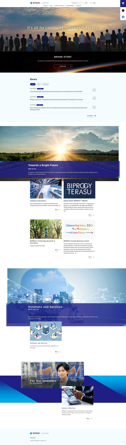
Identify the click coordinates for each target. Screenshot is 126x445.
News (39, 84)
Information (45, 84)
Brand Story (63, 66)
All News (32, 84)
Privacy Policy (33, 437)
